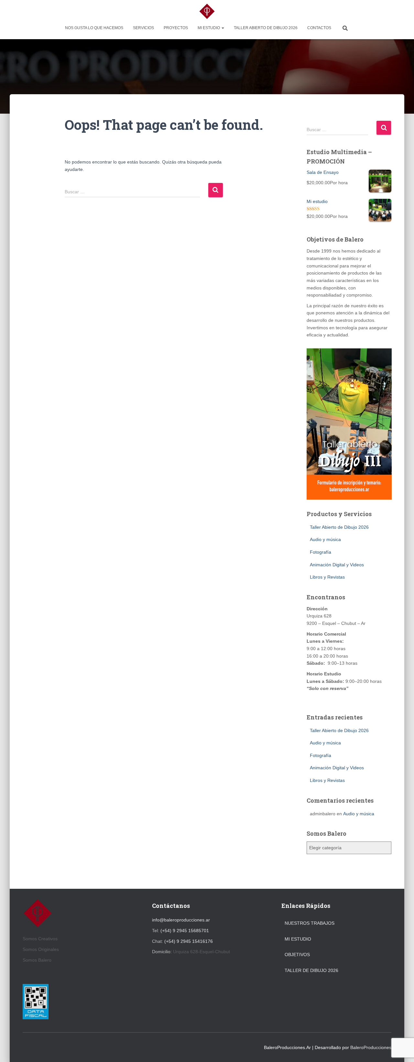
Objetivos (297, 954)
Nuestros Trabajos (309, 923)
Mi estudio (209, 28)
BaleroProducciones (370, 1047)
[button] (222, 28)
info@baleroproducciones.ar (181, 919)
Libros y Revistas (327, 577)
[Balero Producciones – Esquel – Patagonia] (207, 11)
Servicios (143, 28)
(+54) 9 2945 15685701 (184, 930)
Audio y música (325, 539)
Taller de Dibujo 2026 (311, 970)
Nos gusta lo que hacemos (94, 28)
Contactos (319, 28)
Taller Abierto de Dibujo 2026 (266, 28)
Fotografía (320, 552)
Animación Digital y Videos (337, 564)
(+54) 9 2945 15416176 (188, 941)
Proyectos (176, 28)
